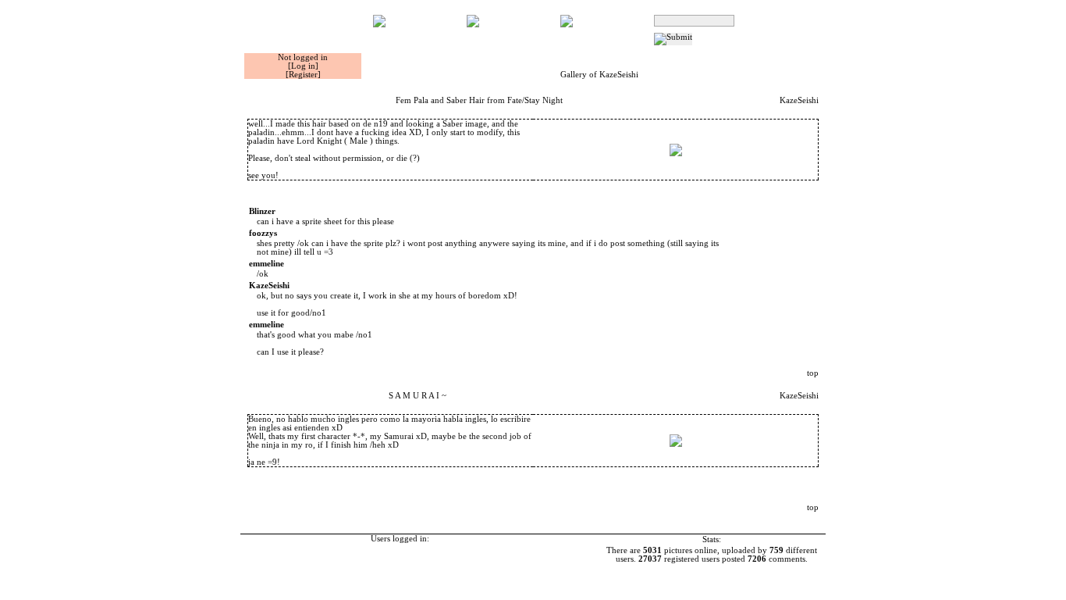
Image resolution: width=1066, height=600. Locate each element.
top (813, 373)
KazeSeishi (799, 100)
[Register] (303, 74)
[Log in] (303, 66)
